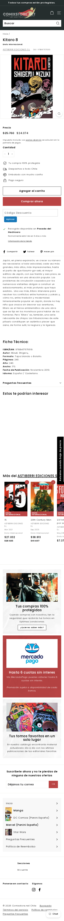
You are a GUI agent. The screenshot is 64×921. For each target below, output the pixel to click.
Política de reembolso (45, 909)
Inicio (5, 34)
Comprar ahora (32, 201)
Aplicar (10, 219)
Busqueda (46, 905)
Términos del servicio (15, 909)
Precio (7, 127)
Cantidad (9, 147)
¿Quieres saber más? (32, 627)
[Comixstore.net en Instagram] (33, 889)
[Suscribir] (53, 784)
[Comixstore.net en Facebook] (39, 889)
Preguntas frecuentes (15, 913)
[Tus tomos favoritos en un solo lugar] (32, 717)
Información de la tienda (20, 241)
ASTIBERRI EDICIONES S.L (16, 49)
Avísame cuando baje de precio (60, 460)
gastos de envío (34, 140)
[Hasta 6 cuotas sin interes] (32, 653)
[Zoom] (59, 114)
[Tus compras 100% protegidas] (32, 587)
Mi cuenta (22, 869)
